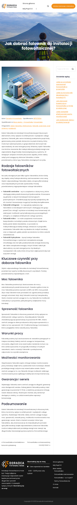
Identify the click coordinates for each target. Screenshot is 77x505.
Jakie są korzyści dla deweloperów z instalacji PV (64, 95)
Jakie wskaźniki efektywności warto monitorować (64, 114)
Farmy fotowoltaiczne (62, 481)
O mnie (55, 484)
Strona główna (29, 3)
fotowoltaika (38, 122)
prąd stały (42, 126)
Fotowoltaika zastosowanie (63, 474)
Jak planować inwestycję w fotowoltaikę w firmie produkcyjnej (64, 104)
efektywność (27, 126)
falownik (35, 126)
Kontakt (55, 488)
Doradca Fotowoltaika (14, 118)
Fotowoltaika (58, 471)
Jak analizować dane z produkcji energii (65, 121)
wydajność (12, 128)
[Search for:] (65, 68)
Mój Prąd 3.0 (27, 9)
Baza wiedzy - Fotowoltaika (23, 122)
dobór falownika (16, 126)
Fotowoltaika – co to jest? (63, 478)
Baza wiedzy (57, 469)
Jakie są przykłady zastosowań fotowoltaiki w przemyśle (63, 85)
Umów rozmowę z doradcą (63, 6)
